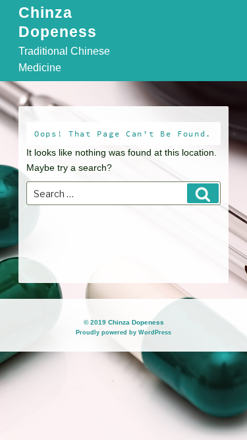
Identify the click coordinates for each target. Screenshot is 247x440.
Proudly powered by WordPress (123, 332)
